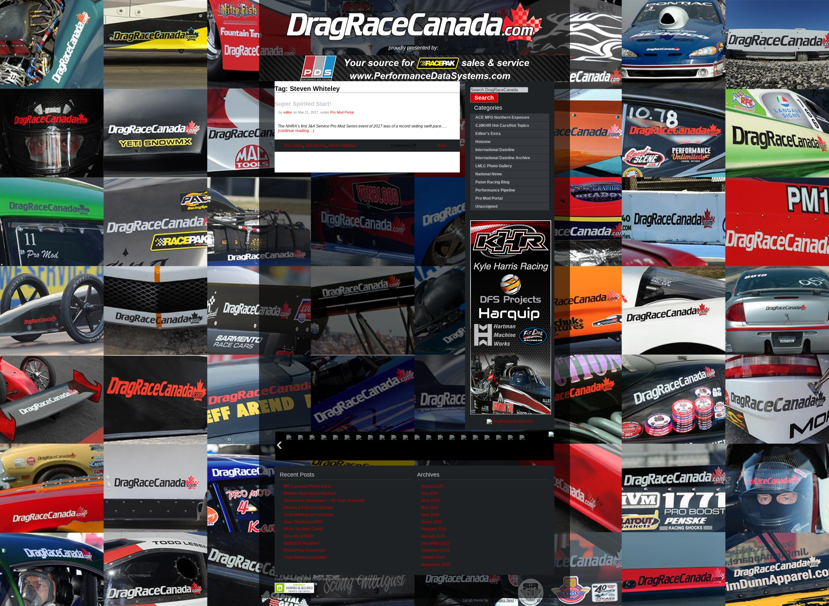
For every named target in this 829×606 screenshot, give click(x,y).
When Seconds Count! (303, 529)
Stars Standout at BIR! (303, 522)
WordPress (545, 600)
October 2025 (433, 557)
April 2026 (430, 514)
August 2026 (432, 486)
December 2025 (435, 543)
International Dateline (495, 150)
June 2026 (430, 500)
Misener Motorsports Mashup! (310, 493)
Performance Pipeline (495, 190)
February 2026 (434, 529)
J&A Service (315, 145)
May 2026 (429, 507)
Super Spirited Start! (303, 104)
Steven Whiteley (342, 145)
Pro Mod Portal (342, 112)
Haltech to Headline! (302, 543)
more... (443, 145)
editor (287, 112)
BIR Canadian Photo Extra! (307, 486)
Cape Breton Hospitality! (305, 557)
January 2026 (433, 536)
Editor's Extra (488, 133)
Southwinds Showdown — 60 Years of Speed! (324, 500)
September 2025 (435, 564)
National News (488, 174)
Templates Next (501, 600)
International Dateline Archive (502, 158)
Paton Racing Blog (492, 182)
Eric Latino (293, 145)
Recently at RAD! (299, 536)
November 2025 (435, 550)
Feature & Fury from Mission (308, 507)
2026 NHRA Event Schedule (309, 514)
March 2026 (431, 522)
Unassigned (486, 206)
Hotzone (483, 141)
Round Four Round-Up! (304, 550)
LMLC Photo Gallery (493, 166)
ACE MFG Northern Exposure (502, 117)
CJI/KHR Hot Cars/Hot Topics (502, 125)
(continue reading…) (296, 130)
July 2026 (429, 493)
